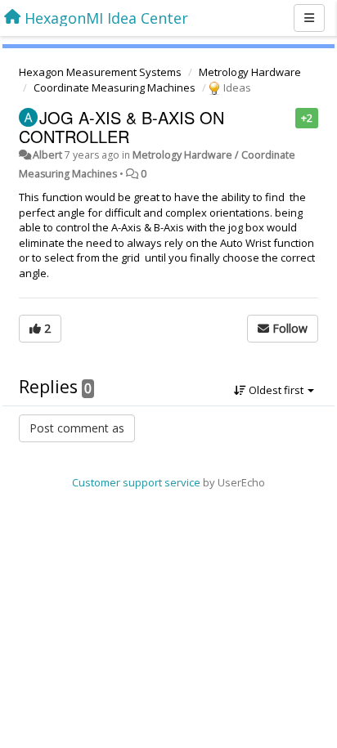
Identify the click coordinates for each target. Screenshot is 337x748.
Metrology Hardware (250, 72)
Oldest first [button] (276, 390)
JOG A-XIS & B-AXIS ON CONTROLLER (121, 126)
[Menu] (309, 18)
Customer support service (136, 482)
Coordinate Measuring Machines (114, 87)
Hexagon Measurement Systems (100, 72)
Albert (47, 155)
